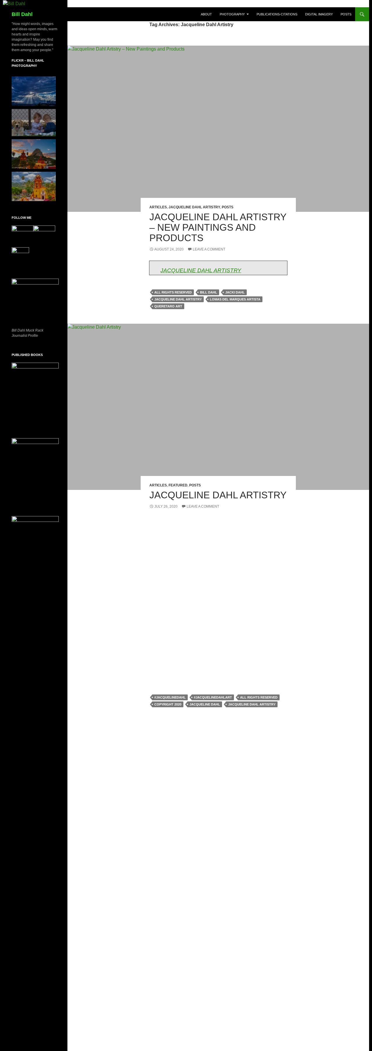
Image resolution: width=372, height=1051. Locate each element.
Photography (232, 14)
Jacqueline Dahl (204, 704)
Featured (178, 485)
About (206, 14)
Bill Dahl (22, 14)
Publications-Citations (277, 14)
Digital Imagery (319, 14)
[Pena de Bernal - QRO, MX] (34, 186)
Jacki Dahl (235, 292)
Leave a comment (209, 249)
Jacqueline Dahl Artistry (194, 207)
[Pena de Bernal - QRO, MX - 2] (34, 154)
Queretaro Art (168, 306)
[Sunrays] (34, 91)
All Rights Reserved (173, 292)
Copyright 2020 (167, 704)
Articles (158, 207)
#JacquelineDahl (170, 697)
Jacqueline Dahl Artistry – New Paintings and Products (217, 227)
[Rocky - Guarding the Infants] (34, 122)
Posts (346, 14)
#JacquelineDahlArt (213, 697)
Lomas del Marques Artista (235, 299)
